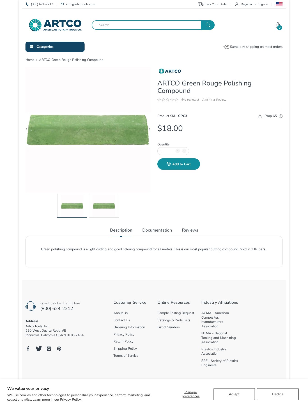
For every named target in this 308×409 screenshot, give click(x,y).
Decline (277, 394)
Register (246, 4)
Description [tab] (121, 230)
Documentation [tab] (157, 230)
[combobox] (153, 25)
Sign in (263, 4)
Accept (234, 394)
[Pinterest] (59, 348)
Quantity (163, 144)
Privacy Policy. (70, 399)
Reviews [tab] (190, 230)
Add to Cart (181, 164)
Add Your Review (214, 100)
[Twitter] (38, 348)
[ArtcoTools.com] (55, 25)
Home (29, 59)
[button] (167, 99)
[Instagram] (48, 348)
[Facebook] (27, 348)
